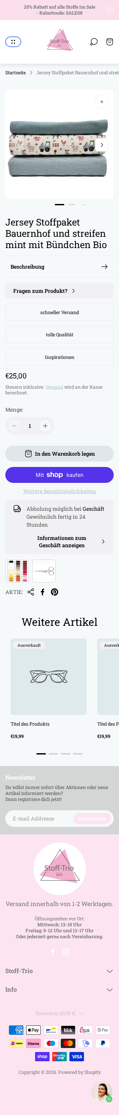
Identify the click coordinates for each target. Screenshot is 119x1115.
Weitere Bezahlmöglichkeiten (59, 491)
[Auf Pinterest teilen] (55, 592)
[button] (59, 204)
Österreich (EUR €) (55, 1013)
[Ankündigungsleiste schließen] (110, 10)
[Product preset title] (49, 676)
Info (11, 989)
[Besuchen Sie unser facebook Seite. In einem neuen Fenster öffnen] (53, 951)
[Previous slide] (17, 145)
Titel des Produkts (30, 724)
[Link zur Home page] (59, 868)
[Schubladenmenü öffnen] (13, 41)
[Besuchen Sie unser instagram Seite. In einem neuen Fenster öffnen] (66, 951)
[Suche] (94, 41)
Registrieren (92, 818)
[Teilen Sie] (31, 592)
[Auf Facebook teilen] (43, 592)
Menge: (14, 409)
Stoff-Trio (19, 971)
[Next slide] (101, 145)
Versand (54, 387)
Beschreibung (27, 266)
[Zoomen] (101, 101)
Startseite (15, 73)
